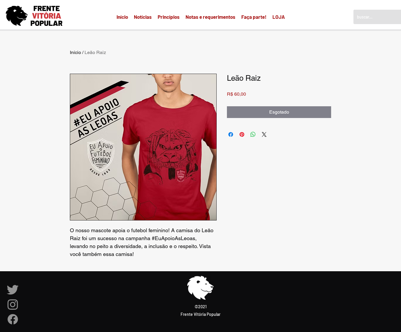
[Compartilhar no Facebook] (230, 134)
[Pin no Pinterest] (241, 134)
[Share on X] (264, 134)
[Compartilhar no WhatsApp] (253, 134)
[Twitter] (13, 289)
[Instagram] (13, 304)
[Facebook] (13, 319)
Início (75, 52)
